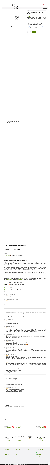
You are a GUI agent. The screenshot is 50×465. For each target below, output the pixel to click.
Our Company (16, 6)
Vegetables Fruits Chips (18, 20)
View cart (44, 8)
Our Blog (17, 453)
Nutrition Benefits (17, 12)
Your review (25, 410)
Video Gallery (16, 24)
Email (26, 414)
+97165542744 (39, 452)
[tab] (5, 244)
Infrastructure (16, 22)
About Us (15, 5)
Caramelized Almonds (33, 34)
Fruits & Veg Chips (7, 454)
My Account (38, 1)
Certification (16, 10)
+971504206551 (20, 279)
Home (14, 4)
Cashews (16, 15)
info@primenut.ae (9, 279)
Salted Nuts (7, 450)
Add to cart (8, 440)
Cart (26, 450)
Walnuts (16, 19)
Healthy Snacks (16, 21)
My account (27, 449)
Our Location (16, 8)
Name (6, 414)
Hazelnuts (16, 18)
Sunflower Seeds (17, 17)
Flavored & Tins (7, 453)
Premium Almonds (7, 255)
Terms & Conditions (18, 455)
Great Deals (7, 449)
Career (17, 454)
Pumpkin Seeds (17, 16)
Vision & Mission (16, 9)
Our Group (16, 7)
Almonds (16, 13)
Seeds (6, 455)
